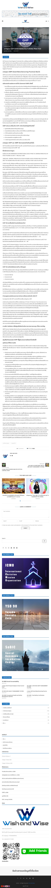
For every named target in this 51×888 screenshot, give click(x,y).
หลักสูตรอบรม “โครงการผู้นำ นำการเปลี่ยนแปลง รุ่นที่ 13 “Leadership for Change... (37, 496)
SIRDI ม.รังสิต (5, 792)
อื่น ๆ (26, 723)
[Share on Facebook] (29, 448)
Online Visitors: (6, 756)
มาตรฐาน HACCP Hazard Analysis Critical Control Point (13, 686)
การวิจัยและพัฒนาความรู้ (26, 714)
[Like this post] (27, 448)
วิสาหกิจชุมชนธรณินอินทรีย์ (8, 789)
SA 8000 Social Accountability (10, 681)
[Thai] (9, 886)
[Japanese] (7, 886)
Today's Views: (6, 760)
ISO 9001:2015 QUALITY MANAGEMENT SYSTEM (13, 691)
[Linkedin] (23, 878)
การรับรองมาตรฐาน (6, 443)
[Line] (33, 878)
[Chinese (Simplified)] (2, 886)
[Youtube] (26, 878)
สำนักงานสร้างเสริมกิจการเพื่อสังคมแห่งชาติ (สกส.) (13, 778)
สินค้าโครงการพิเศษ (7, 748)
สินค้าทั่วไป (5, 745)
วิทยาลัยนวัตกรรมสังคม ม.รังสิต (8, 771)
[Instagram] (20, 878)
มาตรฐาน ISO (13, 443)
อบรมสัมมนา (26, 720)
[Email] (29, 878)
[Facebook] (17, 878)
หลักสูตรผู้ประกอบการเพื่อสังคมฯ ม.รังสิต (11, 775)
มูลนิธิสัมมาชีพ (5, 796)
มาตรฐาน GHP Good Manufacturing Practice (37, 691)
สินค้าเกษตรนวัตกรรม (7, 742)
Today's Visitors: (6, 763)
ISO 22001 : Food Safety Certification (35, 695)
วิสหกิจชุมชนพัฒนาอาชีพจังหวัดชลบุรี (10, 785)
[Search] (48, 21)
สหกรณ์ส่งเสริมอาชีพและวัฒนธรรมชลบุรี (10, 782)
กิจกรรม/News (26, 717)
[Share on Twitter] (30, 448)
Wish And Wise (8, 51)
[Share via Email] (33, 448)
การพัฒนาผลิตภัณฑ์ (26, 708)
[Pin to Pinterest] (32, 448)
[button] (4, 490)
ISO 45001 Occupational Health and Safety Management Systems (12, 696)
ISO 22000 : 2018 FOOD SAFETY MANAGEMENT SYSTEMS (37, 686)
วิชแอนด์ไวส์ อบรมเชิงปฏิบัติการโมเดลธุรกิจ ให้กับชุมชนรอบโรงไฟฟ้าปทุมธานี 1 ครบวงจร (13, 496)
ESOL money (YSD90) (7, 799)
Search (3, 538)
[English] (4, 886)
